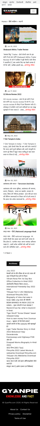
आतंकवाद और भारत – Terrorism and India (18, 184)
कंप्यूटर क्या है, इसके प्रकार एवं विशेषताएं (20, 366)
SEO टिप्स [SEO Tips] (15, 348)
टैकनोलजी (20, 2)
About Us (14, 409)
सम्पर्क (10, 5)
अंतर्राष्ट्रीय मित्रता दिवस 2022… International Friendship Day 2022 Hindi (21, 286)
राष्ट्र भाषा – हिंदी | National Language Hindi (19, 231)
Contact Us (25, 409)
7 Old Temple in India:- (12, 139)
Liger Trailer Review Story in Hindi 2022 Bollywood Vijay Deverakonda (21, 331)
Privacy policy (14, 414)
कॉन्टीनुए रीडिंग (29, 65)
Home (4, 21)
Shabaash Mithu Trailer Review (15, 50)
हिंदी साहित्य (13, 21)
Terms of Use (20, 418)
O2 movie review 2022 (12, 94)
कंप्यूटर (5, 2)
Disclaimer (27, 414)
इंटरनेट (12, 2)
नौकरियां (28, 2)
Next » (9, 253)
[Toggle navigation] (33, 11)
